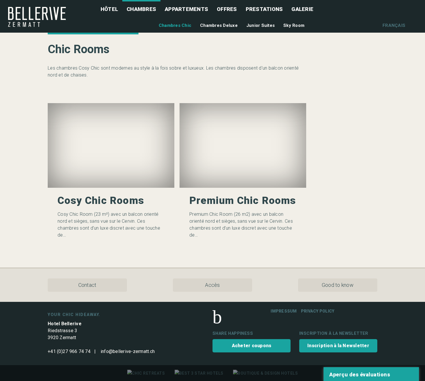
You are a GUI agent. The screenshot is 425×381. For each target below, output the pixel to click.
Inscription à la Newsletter (338, 345)
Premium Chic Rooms (242, 201)
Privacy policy (318, 311)
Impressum (284, 311)
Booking (374, 54)
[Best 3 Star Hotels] (199, 373)
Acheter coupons (251, 345)
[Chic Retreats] (146, 373)
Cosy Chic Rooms (101, 201)
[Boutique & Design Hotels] (265, 373)
